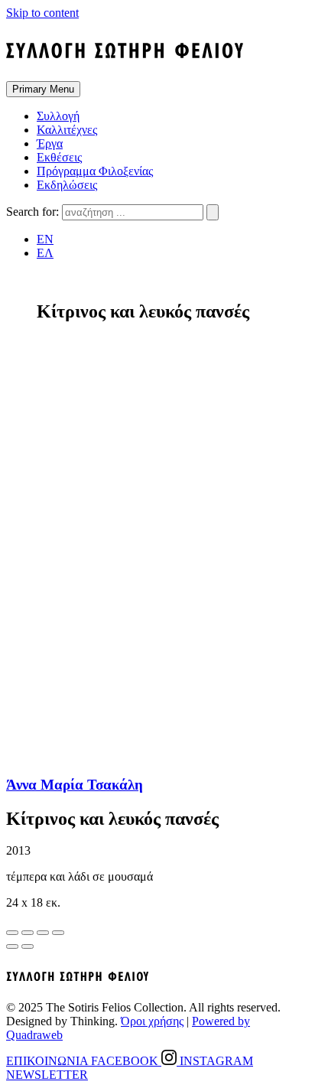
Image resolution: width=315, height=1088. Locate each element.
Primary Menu (43, 89)
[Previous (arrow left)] (12, 946)
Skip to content (42, 12)
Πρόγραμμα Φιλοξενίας (95, 171)
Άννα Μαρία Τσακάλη (74, 785)
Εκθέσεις (59, 157)
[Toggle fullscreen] (43, 932)
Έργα (50, 143)
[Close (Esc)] (12, 932)
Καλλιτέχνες (67, 129)
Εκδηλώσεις (67, 184)
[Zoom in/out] (58, 932)
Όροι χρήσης (152, 1021)
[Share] (27, 932)
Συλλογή (58, 115)
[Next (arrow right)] (27, 946)
